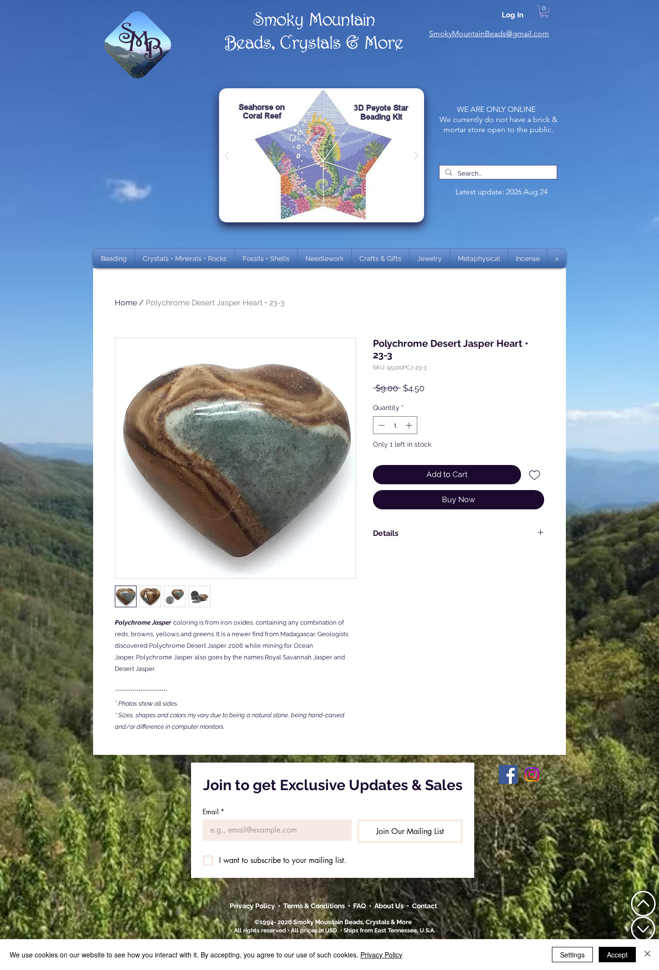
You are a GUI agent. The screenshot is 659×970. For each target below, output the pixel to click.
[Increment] (410, 425)
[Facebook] (508, 774)
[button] (184, 258)
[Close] (647, 954)
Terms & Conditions (315, 906)
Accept (617, 954)
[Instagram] (531, 774)
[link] (544, 11)
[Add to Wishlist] (534, 474)
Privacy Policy (253, 906)
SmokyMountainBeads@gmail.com (489, 33)
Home (126, 302)
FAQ (359, 906)
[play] (401, 96)
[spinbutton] (395, 425)
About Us (390, 906)
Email (213, 811)
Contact (424, 906)
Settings (572, 954)
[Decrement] (380, 425)
